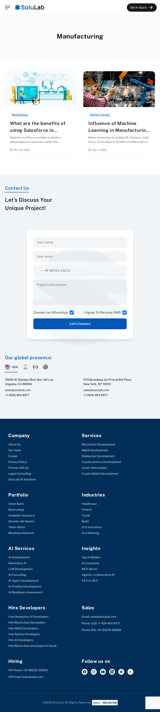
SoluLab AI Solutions (22, 479)
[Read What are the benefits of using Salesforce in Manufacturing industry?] (70, 149)
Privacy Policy (17, 462)
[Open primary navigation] (7, 7)
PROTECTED (110, 703)
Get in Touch (138, 7)
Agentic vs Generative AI (98, 574)
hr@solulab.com (32, 676)
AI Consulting (17, 574)
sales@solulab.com (18, 390)
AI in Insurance (91, 527)
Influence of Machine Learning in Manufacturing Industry (118, 130)
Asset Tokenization (94, 467)
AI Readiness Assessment (25, 592)
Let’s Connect (80, 324)
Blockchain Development (98, 444)
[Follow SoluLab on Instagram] (94, 672)
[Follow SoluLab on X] (130, 672)
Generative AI (17, 563)
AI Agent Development (23, 580)
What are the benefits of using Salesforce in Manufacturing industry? (38, 130)
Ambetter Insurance (21, 515)
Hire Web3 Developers (23, 628)
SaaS (85, 521)
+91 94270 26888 (109, 630)
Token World (16, 527)
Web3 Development (95, 450)
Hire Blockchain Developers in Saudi (32, 645)
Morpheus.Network (21, 533)
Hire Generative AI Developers (28, 616)
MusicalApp (16, 509)
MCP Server (90, 569)
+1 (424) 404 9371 (17, 395)
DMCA (96, 703)
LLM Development (20, 569)
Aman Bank (16, 503)
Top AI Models (91, 557)
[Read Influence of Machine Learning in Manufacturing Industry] (148, 149)
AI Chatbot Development (24, 586)
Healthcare (89, 503)
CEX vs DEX (90, 580)
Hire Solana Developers (24, 634)
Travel (86, 515)
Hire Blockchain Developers (26, 622)
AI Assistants (90, 563)
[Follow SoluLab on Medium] (121, 672)
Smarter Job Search (21, 521)
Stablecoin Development (98, 456)
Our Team (14, 450)
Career (13, 456)
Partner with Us (18, 467)
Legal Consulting (19, 473)
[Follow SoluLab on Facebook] (85, 672)
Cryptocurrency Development (101, 462)
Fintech (87, 509)
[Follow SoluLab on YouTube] (103, 672)
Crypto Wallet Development (100, 473)
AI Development (19, 557)
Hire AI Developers (20, 640)
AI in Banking (90, 533)
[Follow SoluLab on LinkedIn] (112, 672)
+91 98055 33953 (35, 670)
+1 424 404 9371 (109, 623)
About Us (14, 444)
